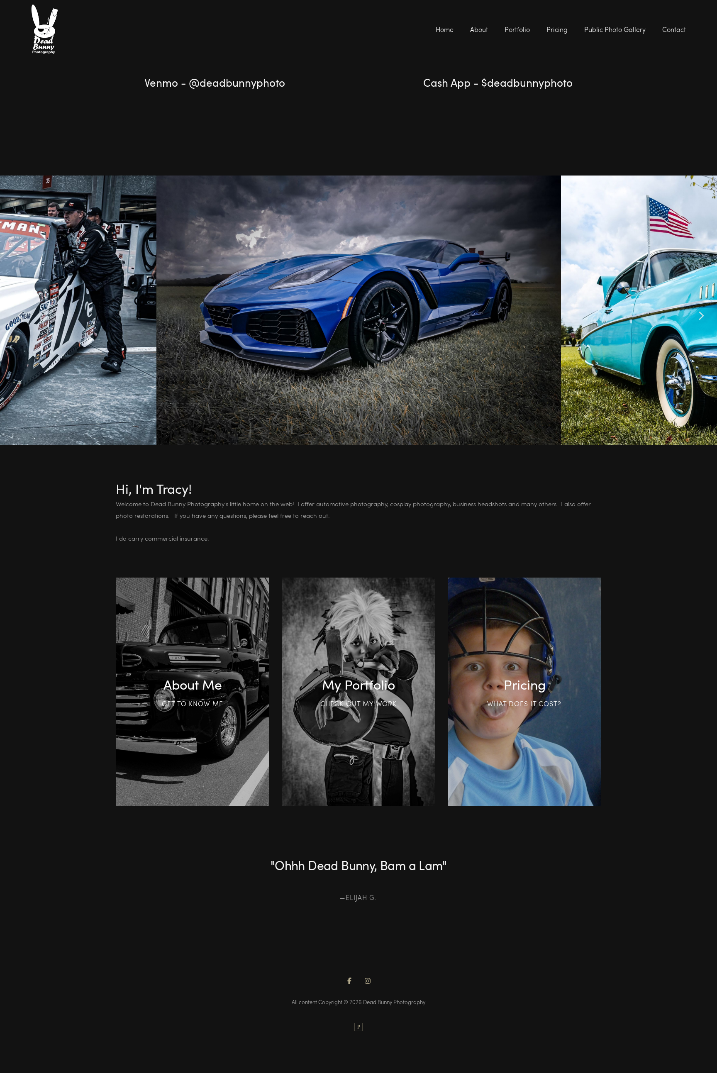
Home (445, 29)
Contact (674, 29)
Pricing (557, 29)
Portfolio (517, 29)
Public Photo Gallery (615, 29)
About (479, 29)
